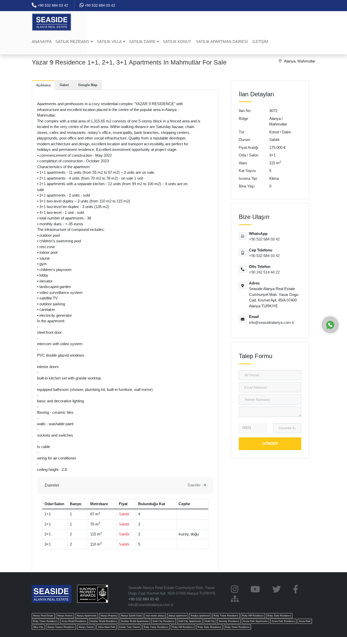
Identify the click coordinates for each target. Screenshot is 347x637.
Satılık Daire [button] (142, 41)
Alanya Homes (65, 615)
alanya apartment (177, 615)
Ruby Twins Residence (226, 615)
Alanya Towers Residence (61, 627)
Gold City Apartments (189, 621)
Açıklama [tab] (43, 85)
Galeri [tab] (64, 85)
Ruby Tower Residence (45, 621)
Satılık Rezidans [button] (72, 41)
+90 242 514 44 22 (264, 272)
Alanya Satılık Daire (131, 615)
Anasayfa (42, 41)
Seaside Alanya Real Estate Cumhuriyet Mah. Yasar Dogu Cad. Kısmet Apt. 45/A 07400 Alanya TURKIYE (172, 590)
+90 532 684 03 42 (52, 5)
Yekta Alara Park (106, 627)
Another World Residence (103, 621)
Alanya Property (108, 615)
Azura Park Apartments (255, 621)
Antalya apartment (200, 615)
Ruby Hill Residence (253, 615)
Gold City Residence (164, 621)
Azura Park (305, 621)
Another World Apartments (135, 621)
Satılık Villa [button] (109, 41)
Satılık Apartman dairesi (222, 41)
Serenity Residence (229, 621)
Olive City (38, 627)
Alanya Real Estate (43, 615)
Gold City (210, 621)
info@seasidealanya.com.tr (271, 322)
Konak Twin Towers (129, 627)
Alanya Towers (86, 627)
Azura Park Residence (283, 621)
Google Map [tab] (87, 85)
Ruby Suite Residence (279, 615)
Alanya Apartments (86, 615)
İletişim (260, 41)
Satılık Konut (177, 41)
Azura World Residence (73, 621)
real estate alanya (155, 615)
